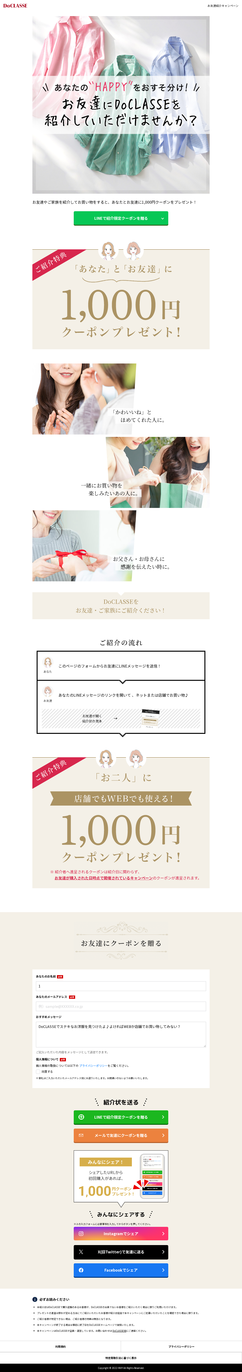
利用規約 (60, 1346)
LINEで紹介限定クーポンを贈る (121, 218)
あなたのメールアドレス (55, 997)
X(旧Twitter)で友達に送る (121, 1252)
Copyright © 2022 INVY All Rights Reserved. (121, 1368)
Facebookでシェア (121, 1270)
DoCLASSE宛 (119, 1330)
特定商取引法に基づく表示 (121, 1358)
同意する (47, 1071)
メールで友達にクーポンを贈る (121, 1135)
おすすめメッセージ (48, 1017)
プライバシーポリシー (93, 1065)
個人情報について (50, 1059)
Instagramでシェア (121, 1233)
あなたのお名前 (49, 976)
